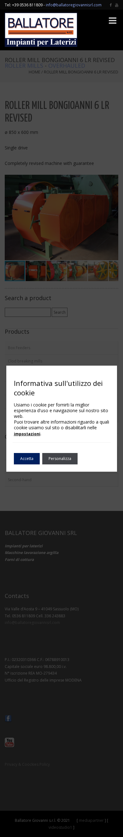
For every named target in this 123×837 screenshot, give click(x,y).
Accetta (26, 458)
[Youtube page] (116, 4)
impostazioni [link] (27, 434)
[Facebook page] (111, 4)
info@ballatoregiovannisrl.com (74, 4)
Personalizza (60, 458)
